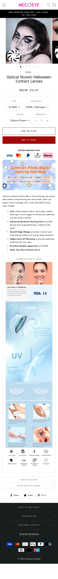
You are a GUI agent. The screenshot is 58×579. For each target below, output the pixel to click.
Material (36, 101)
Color (20, 114)
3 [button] (26, 67)
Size (14, 101)
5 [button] (30, 67)
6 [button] (33, 67)
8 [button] (38, 67)
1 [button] (21, 67)
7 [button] (35, 67)
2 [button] (23, 67)
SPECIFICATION (29, 480)
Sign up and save (29, 507)
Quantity (41, 114)
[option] (29, 13)
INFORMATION (29, 516)
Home (28, 71)
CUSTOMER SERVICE (29, 525)
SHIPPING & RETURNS (29, 486)
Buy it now (29, 140)
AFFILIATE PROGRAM (29, 534)
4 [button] (28, 67)
